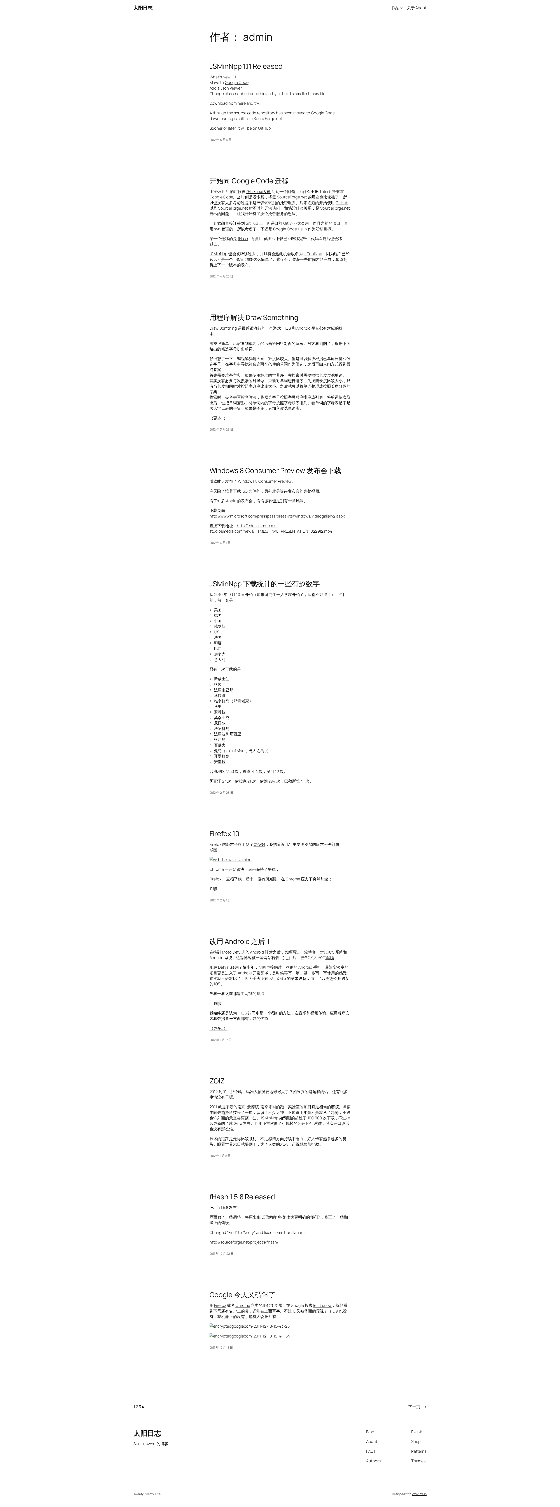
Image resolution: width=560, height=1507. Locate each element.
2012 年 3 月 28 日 (221, 429)
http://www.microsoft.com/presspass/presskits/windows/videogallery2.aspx (277, 516)
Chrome (242, 1305)
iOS (288, 328)
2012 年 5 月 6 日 (221, 140)
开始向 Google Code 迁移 (249, 181)
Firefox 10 (225, 833)
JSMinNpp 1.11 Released (246, 66)
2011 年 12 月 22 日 (222, 1253)
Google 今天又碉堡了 (243, 1295)
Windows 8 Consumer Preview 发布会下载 (275, 470)
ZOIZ (217, 1081)
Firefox (220, 1305)
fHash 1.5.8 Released (242, 1197)
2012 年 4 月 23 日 (221, 276)
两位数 (259, 844)
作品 (395, 7)
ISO (245, 491)
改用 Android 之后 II (239, 941)
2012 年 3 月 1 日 (220, 543)
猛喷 (330, 957)
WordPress (419, 1494)
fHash (243, 238)
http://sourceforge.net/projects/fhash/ (244, 1242)
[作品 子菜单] (401, 8)
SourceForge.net (292, 197)
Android (303, 328)
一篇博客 (308, 952)
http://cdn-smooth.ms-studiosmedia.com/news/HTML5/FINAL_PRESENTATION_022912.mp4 (271, 528)
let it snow (322, 1305)
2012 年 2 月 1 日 (220, 900)
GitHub (342, 202)
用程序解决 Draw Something (254, 317)
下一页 (417, 1406)
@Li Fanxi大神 (258, 191)
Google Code (236, 82)
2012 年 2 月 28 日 (221, 792)
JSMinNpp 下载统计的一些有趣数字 (265, 584)
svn (217, 228)
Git (286, 223)
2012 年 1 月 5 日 (220, 1156)
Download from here (228, 103)
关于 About (417, 7)
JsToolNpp (313, 253)
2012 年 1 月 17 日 (221, 1040)
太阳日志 (142, 7)
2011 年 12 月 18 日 (221, 1347)
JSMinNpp (219, 253)
